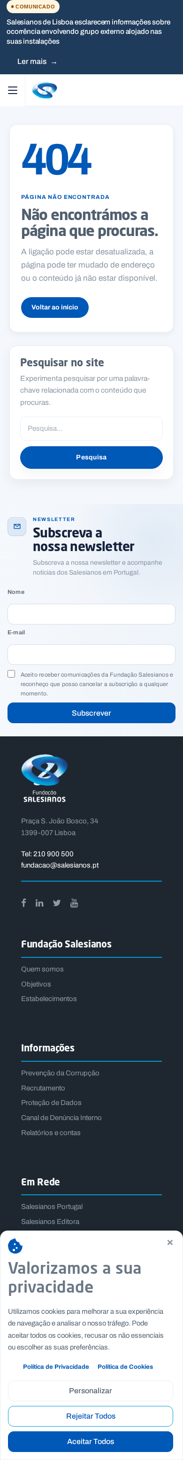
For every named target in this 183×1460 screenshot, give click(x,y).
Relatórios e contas (51, 1133)
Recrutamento (43, 1088)
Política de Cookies (125, 1366)
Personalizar (90, 1390)
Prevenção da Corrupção (60, 1073)
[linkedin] (39, 903)
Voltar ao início (54, 307)
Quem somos (42, 969)
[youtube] (74, 903)
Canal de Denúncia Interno (61, 1118)
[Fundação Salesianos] (103, 90)
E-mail (16, 633)
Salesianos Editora (50, 1221)
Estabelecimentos (49, 999)
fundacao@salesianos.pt (60, 865)
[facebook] (23, 903)
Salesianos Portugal (52, 1206)
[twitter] (57, 903)
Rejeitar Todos (90, 1416)
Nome (16, 592)
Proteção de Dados (51, 1102)
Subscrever (91, 713)
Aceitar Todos (90, 1441)
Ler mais (37, 61)
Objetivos (36, 984)
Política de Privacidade (56, 1366)
